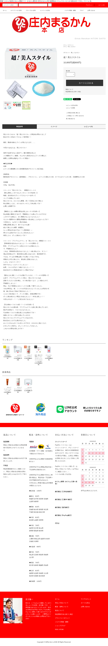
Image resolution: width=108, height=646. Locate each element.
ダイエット (71, 45)
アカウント (89, 5)
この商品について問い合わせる (75, 115)
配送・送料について (61, 606)
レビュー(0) (88, 126)
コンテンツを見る (45, 10)
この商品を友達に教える (73, 113)
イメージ (54, 126)
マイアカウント (86, 599)
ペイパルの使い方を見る (63, 474)
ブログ (82, 10)
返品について (69, 89)
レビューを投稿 (70, 108)
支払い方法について (61, 603)
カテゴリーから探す (16, 10)
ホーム (5, 10)
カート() (102, 5)
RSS (56, 629)
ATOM (61, 629)
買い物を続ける (70, 118)
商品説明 (19, 126)
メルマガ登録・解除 (70, 10)
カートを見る (85, 603)
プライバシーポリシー (62, 618)
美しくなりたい (72, 46)
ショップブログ (60, 625)
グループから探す (31, 10)
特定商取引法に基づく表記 (73, 91)
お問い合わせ (91, 10)
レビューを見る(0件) (72, 105)
